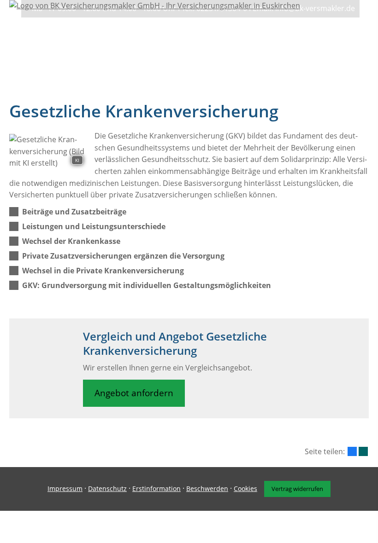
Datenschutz (107, 488)
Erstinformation (156, 488)
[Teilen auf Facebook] (352, 451)
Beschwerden (207, 488)
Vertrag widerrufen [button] (297, 489)
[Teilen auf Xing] (363, 451)
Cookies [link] (245, 488)
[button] (74, 212)
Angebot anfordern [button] (133, 393)
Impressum (65, 488)
